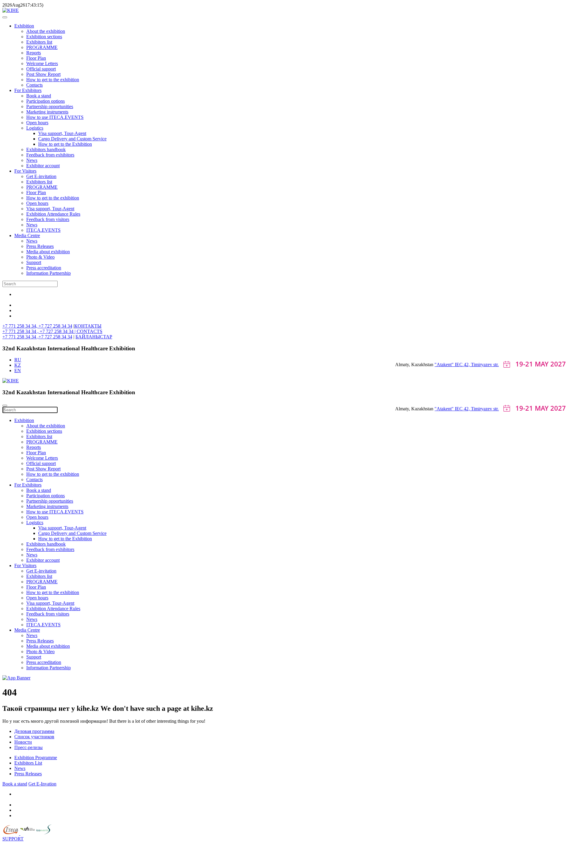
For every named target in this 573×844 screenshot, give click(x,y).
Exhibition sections (44, 36)
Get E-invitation (41, 176)
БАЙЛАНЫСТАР (94, 336)
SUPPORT (13, 838)
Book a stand (38, 95)
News (31, 160)
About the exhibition (45, 31)
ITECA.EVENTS (43, 230)
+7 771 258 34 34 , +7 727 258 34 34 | (39, 331)
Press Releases (40, 246)
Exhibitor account (43, 165)
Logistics (34, 128)
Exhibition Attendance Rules (53, 214)
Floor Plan (36, 58)
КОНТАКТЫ (87, 326)
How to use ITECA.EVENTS (55, 117)
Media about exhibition (48, 251)
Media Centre (27, 235)
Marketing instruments (47, 111)
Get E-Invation (42, 783)
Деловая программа (34, 731)
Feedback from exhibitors (50, 154)
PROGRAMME (42, 47)
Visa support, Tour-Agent (62, 133)
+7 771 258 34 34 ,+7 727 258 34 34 (37, 336)
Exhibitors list (39, 41)
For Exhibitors (27, 90)
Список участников (34, 736)
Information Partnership (48, 273)
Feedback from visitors (47, 219)
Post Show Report (43, 74)
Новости (23, 742)
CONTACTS (89, 331)
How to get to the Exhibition (65, 144)
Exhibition (24, 25)
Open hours (37, 122)
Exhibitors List (28, 762)
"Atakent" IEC (449, 364)
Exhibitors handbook (46, 149)
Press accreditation (43, 267)
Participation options (45, 101)
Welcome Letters (42, 63)
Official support (41, 68)
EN (17, 370)
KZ (17, 365)
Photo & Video (40, 257)
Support (33, 262)
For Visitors (25, 171)
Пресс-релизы (28, 747)
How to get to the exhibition (52, 79)
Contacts (34, 85)
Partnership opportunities (49, 106)
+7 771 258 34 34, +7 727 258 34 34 (37, 326)
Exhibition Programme (35, 757)
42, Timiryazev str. (481, 364)
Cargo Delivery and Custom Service (72, 138)
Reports (33, 52)
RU (17, 359)
